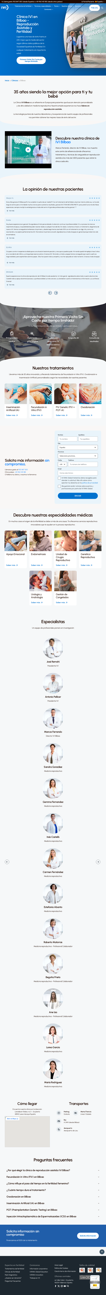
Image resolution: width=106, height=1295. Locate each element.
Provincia (61, 452)
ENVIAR (78, 496)
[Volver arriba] (101, 1251)
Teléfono (71, 460)
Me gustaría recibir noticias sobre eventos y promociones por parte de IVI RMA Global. (77, 487)
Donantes (78, 6)
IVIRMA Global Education (39, 1272)
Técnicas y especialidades (42, 6)
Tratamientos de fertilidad (23, 6)
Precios (56, 6)
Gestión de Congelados (62, 596)
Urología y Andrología (37, 596)
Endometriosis (38, 554)
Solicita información (88, 1236)
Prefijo (60, 460)
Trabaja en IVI (35, 1278)
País (59, 443)
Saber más (11, 415)
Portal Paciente (88, 1)
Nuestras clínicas (67, 6)
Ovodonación (88, 407)
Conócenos (47, 9)
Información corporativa (38, 1269)
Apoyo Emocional (15, 554)
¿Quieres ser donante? (13, 1278)
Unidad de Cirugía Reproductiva (63, 557)
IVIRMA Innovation (36, 1275)
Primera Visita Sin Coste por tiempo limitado (31, 60)
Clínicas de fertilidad (12, 1272)
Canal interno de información (65, 1271)
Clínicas (14, 80)
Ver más (11, 211)
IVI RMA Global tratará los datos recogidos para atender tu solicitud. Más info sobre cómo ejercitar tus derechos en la (80, 480)
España (100, 1)
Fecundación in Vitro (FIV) (39, 409)
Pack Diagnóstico (11, 1275)
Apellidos (81, 435)
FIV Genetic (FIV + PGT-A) (65, 409)
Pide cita (94, 8)
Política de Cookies (61, 1268)
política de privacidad (90, 483)
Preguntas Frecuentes (13, 1281)
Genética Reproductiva (88, 556)
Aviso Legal (59, 1265)
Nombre (60, 435)
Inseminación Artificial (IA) (13, 409)
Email (59, 469)
